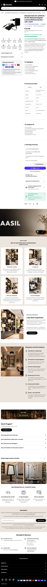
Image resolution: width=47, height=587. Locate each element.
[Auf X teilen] (33, 203)
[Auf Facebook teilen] (29, 203)
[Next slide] (44, 458)
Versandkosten (31, 30)
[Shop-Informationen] (44, 187)
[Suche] (44, 8)
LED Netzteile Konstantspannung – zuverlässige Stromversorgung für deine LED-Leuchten (23, 12)
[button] (12, 482)
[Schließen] (44, 193)
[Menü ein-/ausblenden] (1, 4)
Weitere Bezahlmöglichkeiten (35, 171)
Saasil (5, 583)
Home (2, 12)
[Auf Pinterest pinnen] (37, 203)
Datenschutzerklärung (30, 524)
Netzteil (43, 24)
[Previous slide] (40, 458)
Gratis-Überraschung (30, 514)
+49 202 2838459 (30, 540)
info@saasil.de (15, 549)
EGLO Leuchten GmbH (34, 24)
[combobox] (23, 8)
